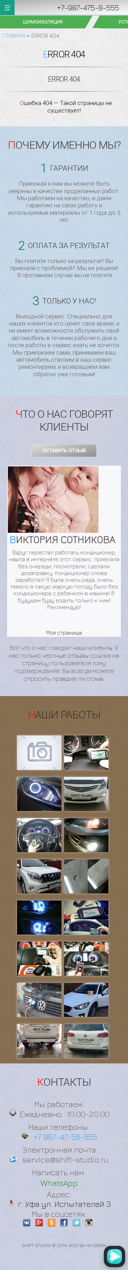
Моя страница (64, 632)
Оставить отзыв (64, 450)
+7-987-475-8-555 (88, 7)
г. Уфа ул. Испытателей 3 (64, 1204)
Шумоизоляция (43, 21)
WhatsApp (59, 1183)
